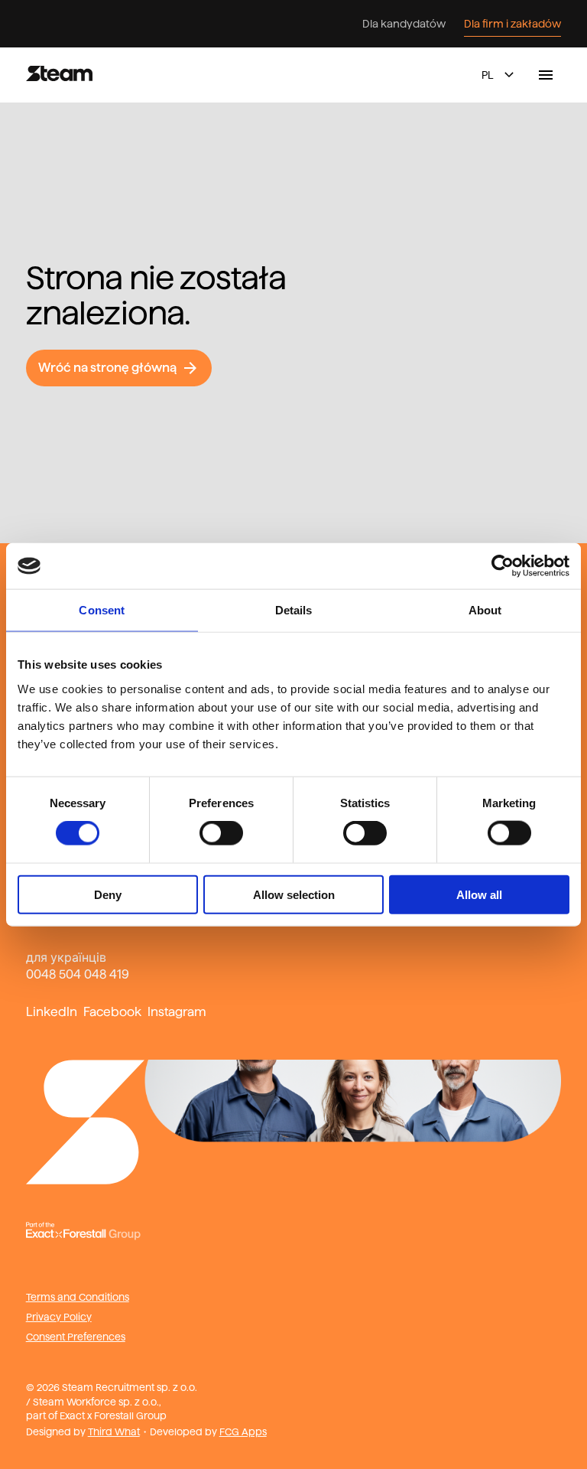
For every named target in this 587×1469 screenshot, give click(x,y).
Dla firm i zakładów (512, 24)
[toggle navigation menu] (545, 75)
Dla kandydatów (404, 24)
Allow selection (294, 894)
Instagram (177, 1011)
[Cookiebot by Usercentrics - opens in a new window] (502, 566)
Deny (108, 894)
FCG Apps (243, 1431)
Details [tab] (294, 610)
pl (488, 75)
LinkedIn (51, 1011)
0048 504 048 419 (77, 974)
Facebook (112, 1011)
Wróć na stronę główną (107, 367)
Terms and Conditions (77, 1296)
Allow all (479, 894)
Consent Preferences (75, 1336)
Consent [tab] (102, 610)
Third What (114, 1431)
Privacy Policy (59, 1316)
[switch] (221, 833)
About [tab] (485, 610)
